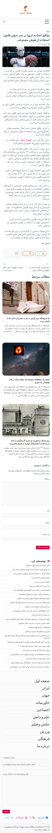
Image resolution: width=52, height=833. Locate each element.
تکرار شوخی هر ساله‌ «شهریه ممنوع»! (38, 565)
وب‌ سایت (46, 534)
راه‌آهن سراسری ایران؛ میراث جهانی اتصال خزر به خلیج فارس (30, 667)
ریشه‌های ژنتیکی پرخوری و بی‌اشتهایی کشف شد (34, 594)
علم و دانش (41, 717)
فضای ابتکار (25, 140)
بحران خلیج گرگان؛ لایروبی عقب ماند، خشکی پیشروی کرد (31, 611)
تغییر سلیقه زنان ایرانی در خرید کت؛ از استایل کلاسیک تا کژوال (30, 602)
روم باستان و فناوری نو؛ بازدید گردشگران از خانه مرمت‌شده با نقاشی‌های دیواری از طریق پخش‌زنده (30, 442)
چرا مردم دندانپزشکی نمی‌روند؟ (39, 586)
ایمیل (47, 523)
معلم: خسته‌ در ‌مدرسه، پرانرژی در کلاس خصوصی (34, 623)
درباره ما (43, 746)
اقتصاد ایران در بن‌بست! (42, 582)
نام (48, 511)
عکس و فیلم (40, 724)
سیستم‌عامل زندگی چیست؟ (40, 578)
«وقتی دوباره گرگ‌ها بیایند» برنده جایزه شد (36, 650)
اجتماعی (43, 710)
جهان (48, 31)
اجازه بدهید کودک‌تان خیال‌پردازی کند (38, 658)
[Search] (4, 21)
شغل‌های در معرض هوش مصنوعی (39, 627)
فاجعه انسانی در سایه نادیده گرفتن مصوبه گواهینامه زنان (31, 590)
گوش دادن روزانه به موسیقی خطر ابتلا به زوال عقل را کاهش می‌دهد (28, 619)
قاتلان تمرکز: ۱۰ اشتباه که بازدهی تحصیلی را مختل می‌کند (31, 573)
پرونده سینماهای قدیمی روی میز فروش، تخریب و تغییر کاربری (30, 654)
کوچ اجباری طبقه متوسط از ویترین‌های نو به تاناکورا (33, 598)
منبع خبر (45, 243)
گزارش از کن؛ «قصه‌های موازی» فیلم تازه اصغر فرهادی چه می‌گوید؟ (28, 642)
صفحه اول (42, 681)
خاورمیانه (43, 703)
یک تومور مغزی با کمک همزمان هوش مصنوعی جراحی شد (31, 569)
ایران (46, 688)
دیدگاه (47, 479)
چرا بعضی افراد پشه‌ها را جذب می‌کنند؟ (37, 607)
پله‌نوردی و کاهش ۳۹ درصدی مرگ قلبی (37, 631)
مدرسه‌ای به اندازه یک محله (41, 615)
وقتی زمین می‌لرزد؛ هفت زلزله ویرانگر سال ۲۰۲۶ (34, 646)
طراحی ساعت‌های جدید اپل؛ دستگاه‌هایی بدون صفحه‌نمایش (30, 663)
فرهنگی (44, 739)
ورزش (45, 731)
